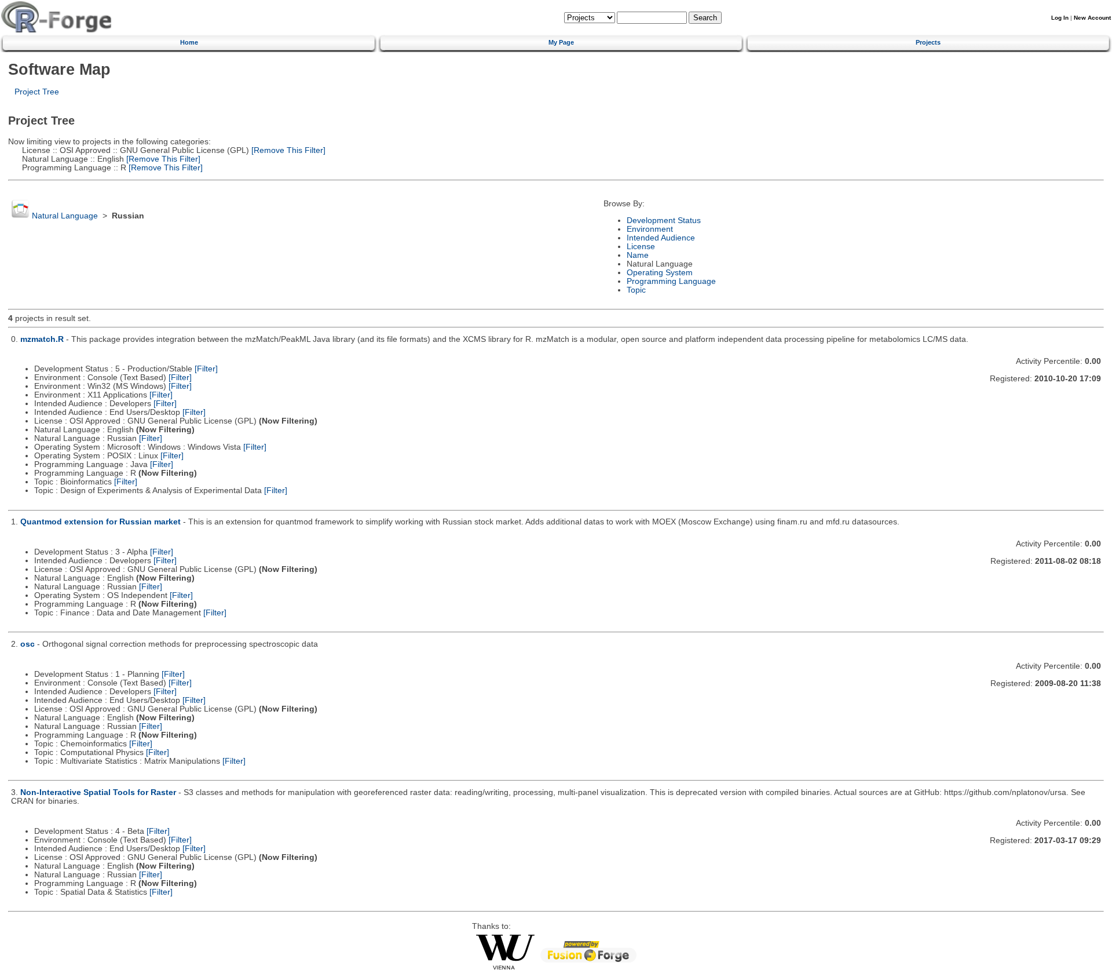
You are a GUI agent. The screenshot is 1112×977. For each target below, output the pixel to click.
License (641, 246)
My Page (561, 42)
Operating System (660, 272)
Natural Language (65, 216)
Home (189, 42)
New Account (1092, 17)
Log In (1060, 17)
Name (638, 255)
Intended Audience (661, 238)
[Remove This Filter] (287, 150)
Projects (928, 42)
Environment (650, 229)
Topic (636, 290)
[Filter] (206, 368)
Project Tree (36, 92)
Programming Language (671, 281)
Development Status (664, 220)
